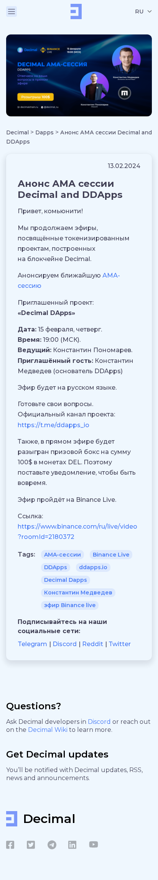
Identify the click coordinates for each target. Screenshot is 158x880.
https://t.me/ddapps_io (53, 425)
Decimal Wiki (48, 729)
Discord (100, 721)
